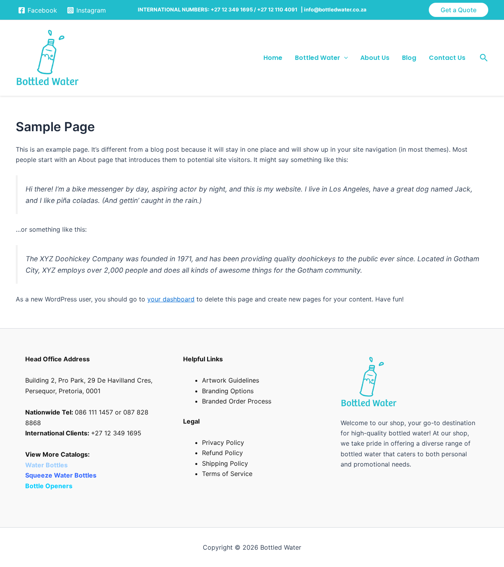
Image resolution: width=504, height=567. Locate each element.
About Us (374, 57)
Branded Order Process (236, 401)
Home (272, 57)
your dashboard (171, 299)
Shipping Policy (225, 463)
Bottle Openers (48, 486)
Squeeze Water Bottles (61, 475)
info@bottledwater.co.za (335, 9)
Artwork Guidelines (230, 380)
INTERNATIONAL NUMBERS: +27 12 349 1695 (195, 9)
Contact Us (447, 57)
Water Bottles (47, 465)
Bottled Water (317, 57)
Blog (409, 57)
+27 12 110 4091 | (280, 9)
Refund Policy (222, 453)
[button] (458, 10)
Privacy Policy (223, 442)
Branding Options (228, 391)
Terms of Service (227, 474)
